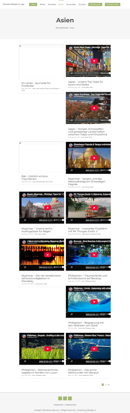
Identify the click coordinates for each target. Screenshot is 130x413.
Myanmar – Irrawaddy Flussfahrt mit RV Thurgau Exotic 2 (87, 230)
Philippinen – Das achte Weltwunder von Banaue (83, 371)
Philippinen (89, 281)
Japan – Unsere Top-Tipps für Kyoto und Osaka (85, 83)
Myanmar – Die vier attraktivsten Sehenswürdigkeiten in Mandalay (41, 278)
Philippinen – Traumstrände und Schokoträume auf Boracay (87, 277)
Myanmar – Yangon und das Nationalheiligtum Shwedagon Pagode (86, 181)
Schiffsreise (93, 234)
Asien (34, 88)
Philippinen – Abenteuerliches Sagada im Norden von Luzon (40, 371)
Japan (87, 87)
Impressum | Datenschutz (65, 404)
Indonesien (42, 182)
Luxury (51, 182)
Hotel (37, 88)
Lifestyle (55, 88)
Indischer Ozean (44, 88)
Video (91, 87)
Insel (51, 88)
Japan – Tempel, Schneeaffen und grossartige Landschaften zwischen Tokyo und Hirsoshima (87, 131)
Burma (88, 187)
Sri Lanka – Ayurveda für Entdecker (36, 84)
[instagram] (70, 398)
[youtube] (65, 398)
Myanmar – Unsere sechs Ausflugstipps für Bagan (37, 230)
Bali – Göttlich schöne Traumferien (35, 177)
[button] (123, 4)
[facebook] (60, 398)
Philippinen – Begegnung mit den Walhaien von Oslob (86, 324)
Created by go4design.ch (86, 410)
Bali (37, 182)
